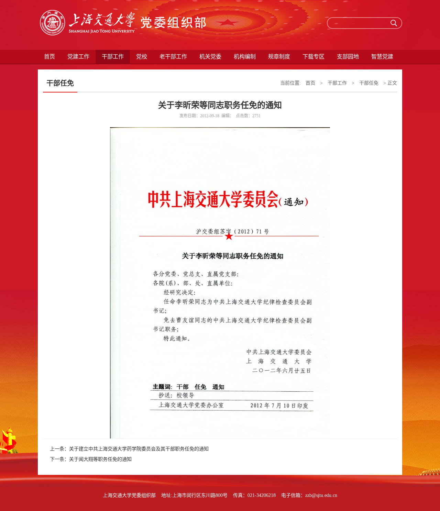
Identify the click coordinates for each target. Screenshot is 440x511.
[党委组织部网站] (124, 25)
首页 (49, 56)
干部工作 (337, 83)
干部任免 (368, 83)
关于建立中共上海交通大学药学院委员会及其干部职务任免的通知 (139, 449)
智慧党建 (382, 56)
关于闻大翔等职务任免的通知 (100, 459)
